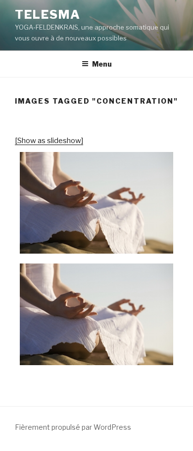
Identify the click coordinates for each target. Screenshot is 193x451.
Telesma (47, 14)
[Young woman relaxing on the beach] (96, 203)
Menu (102, 64)
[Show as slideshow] (49, 140)
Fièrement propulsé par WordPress (73, 427)
